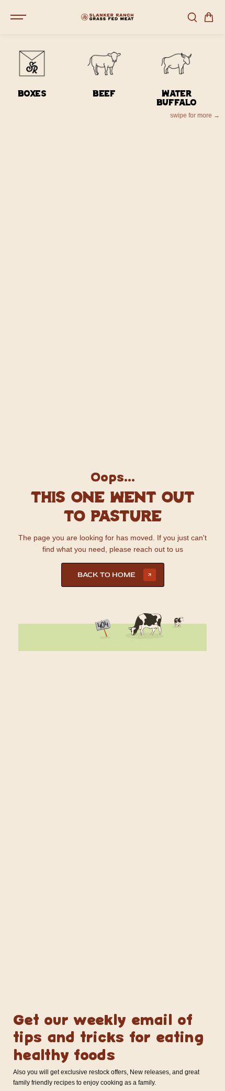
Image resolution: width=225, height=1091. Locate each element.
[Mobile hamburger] (19, 17)
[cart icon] (208, 17)
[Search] (192, 17)
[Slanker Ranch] (107, 17)
